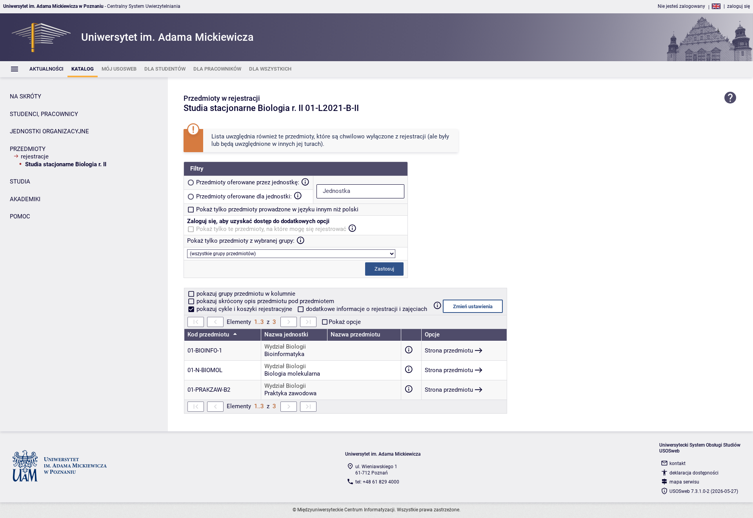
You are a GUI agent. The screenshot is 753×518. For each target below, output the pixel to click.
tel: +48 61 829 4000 (377, 482)
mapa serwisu (684, 482)
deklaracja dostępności (693, 473)
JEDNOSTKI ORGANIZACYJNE (49, 131)
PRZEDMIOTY (27, 149)
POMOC (20, 216)
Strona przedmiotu (449, 350)
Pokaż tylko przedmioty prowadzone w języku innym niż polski (277, 209)
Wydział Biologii (285, 346)
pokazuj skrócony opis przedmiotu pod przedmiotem (264, 301)
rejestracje (35, 156)
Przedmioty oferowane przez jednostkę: (248, 182)
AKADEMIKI (25, 199)
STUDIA (20, 181)
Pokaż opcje (345, 321)
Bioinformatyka (284, 354)
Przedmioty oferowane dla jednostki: (244, 196)
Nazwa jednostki (286, 334)
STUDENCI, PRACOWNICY (44, 114)
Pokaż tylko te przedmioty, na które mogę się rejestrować (271, 229)
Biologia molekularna (292, 373)
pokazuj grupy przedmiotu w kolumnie (245, 293)
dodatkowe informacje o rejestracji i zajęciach (365, 309)
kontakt (677, 463)
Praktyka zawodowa (290, 393)
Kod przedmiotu (209, 334)
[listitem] (46, 69)
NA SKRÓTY (25, 96)
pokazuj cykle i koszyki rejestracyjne (244, 309)
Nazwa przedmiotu (355, 334)
